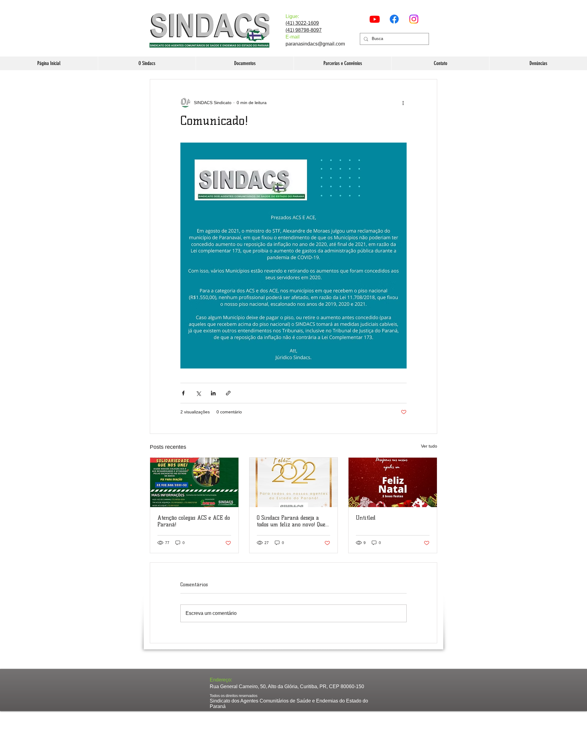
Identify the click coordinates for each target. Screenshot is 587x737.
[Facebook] (394, 19)
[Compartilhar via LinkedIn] (213, 393)
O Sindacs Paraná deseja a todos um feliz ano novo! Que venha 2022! (291, 521)
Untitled (365, 517)
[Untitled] (393, 482)
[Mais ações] (403, 102)
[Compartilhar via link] (228, 393)
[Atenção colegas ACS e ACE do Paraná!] (194, 482)
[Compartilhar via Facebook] (183, 393)
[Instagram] (414, 19)
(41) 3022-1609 (302, 23)
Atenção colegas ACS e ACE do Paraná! (193, 521)
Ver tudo (429, 446)
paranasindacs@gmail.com (315, 43)
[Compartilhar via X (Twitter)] (198, 393)
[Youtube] (375, 19)
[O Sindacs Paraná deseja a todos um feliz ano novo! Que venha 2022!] (293, 482)
